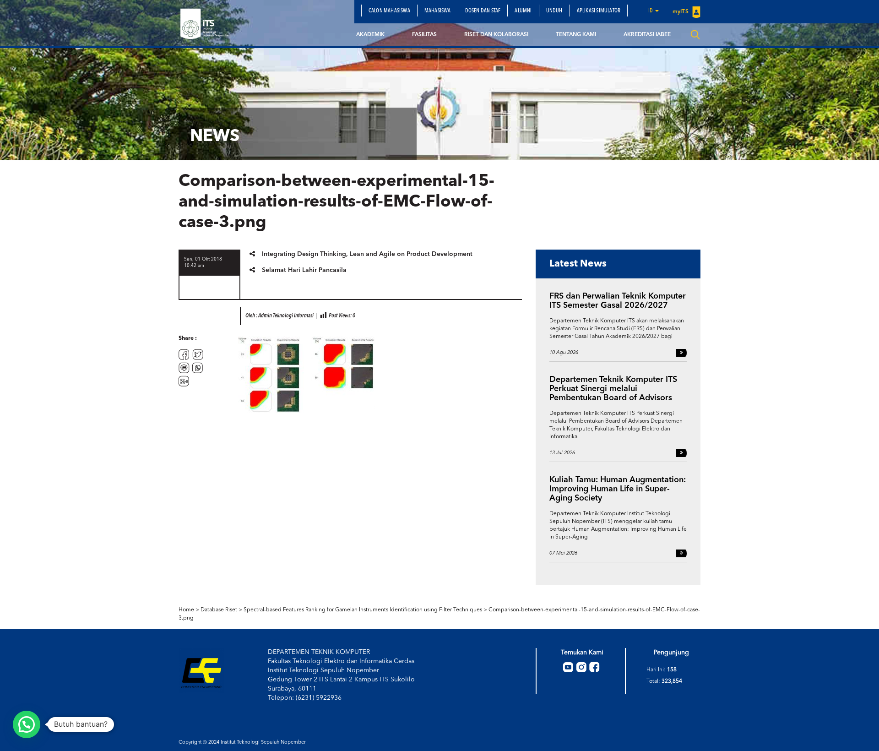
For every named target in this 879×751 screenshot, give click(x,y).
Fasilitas (424, 35)
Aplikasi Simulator (599, 11)
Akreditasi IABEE (647, 35)
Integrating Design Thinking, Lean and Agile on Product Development (367, 254)
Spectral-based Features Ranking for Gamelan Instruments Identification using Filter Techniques (363, 610)
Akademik (370, 35)
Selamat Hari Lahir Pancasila (304, 270)
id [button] (651, 11)
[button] (26, 724)
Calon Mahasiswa (389, 11)
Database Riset (219, 610)
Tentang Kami (576, 35)
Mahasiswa (437, 11)
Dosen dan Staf (483, 11)
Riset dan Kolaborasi (496, 35)
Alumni (523, 11)
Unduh (554, 11)
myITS (681, 12)
